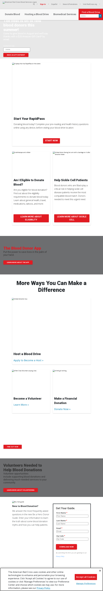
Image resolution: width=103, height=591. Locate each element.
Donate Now (61, 409)
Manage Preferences (86, 583)
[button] (34, 4)
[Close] (100, 571)
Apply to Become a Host (27, 360)
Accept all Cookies (85, 576)
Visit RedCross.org (90, 4)
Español (54, 4)
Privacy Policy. (43, 588)
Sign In (43, 4)
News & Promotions (70, 4)
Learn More (20, 404)
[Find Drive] (100, 16)
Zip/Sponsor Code (8, 46)
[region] (51, 579)
